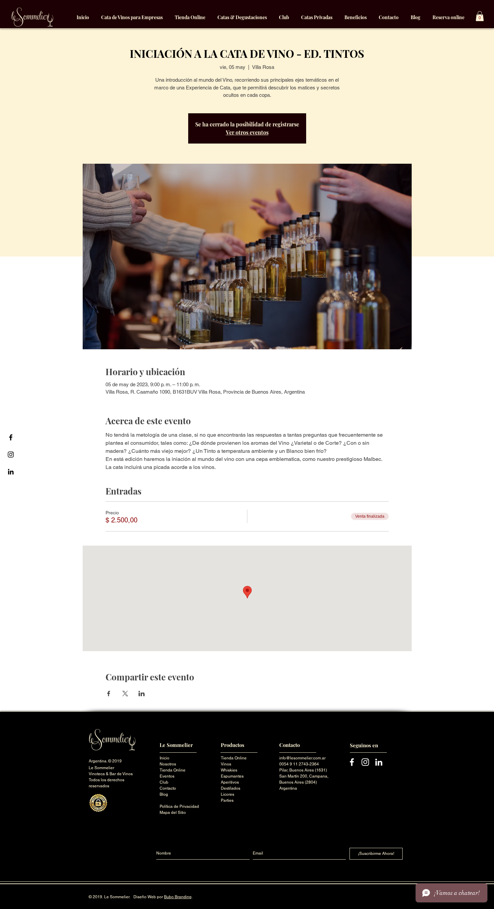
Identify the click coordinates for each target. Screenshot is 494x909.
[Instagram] (365, 762)
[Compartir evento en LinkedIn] (141, 693)
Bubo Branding (178, 897)
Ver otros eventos (247, 132)
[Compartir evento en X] (125, 693)
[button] (480, 16)
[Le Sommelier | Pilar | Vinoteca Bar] (11, 437)
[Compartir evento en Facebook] (109, 693)
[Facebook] (352, 762)
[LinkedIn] (379, 762)
